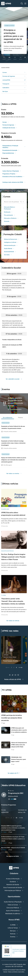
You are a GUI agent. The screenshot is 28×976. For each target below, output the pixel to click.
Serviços (5, 91)
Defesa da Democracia (10, 239)
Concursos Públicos (13, 907)
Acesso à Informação (13, 878)
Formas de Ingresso (8, 76)
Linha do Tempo (13, 928)
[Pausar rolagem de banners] (25, 57)
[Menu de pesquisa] (21, 3)
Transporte (5, 84)
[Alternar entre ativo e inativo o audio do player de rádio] (9, 799)
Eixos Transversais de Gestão (12, 887)
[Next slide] (20, 667)
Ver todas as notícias (12, 620)
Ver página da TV (13, 773)
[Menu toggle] (25, 3)
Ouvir (4, 832)
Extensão (6, 221)
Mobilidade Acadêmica (12, 913)
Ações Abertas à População (13, 902)
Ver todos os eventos (12, 473)
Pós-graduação (8, 215)
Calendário (5, 87)
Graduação (7, 212)
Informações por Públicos (13, 890)
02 (9, 57)
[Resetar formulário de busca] (23, 202)
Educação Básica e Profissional (9, 208)
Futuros (20, 417)
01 (4, 57)
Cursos (4, 72)
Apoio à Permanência (13, 910)
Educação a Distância (10, 218)
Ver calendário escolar (13, 379)
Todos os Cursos (13, 905)
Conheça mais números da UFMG (12, 182)
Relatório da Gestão (12, 884)
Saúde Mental (8, 248)
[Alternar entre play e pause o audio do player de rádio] (3, 794)
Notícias (12, 934)
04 (20, 57)
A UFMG (12, 925)
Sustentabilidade (9, 251)
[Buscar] (21, 202)
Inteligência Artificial (10, 242)
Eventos (12, 936)
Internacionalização (9, 245)
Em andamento (7, 417)
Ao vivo (12, 790)
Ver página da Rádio (12, 856)
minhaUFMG (6, 80)
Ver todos (7, 254)
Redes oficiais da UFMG (12, 679)
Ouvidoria (13, 881)
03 (15, 57)
